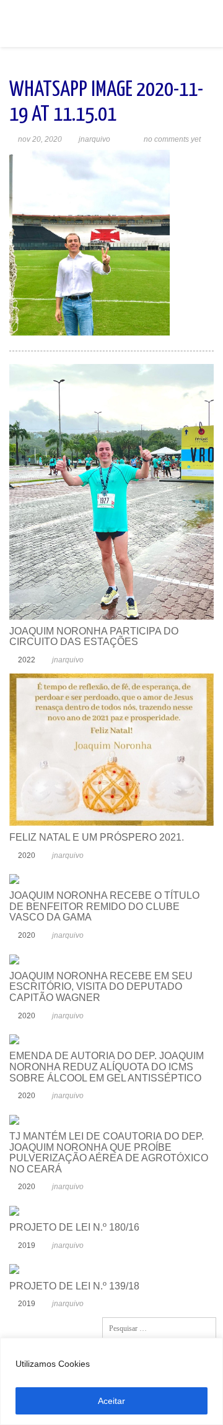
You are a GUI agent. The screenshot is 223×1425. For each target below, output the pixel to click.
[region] (111, 1381)
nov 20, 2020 (40, 139)
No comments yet (172, 139)
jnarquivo (94, 139)
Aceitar (111, 1401)
